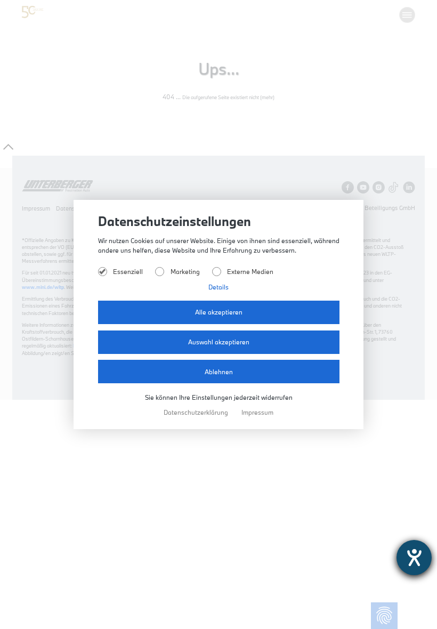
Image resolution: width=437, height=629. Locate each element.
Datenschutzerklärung (197, 412)
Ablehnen (219, 372)
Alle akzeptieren (218, 312)
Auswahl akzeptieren (218, 342)
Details (218, 287)
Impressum (257, 412)
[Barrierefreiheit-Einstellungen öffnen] (414, 557)
